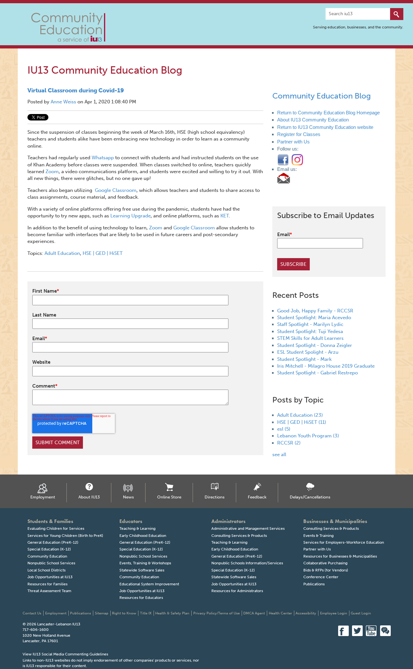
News (128, 497)
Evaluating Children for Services (55, 528)
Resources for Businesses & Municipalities (340, 556)
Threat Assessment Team (49, 591)
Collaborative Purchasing (325, 563)
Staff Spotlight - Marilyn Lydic (310, 324)
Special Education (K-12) (49, 549)
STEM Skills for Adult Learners (310, 338)
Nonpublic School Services (51, 563)
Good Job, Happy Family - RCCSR (315, 311)
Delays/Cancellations (310, 497)
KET (224, 216)
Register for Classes (298, 134)
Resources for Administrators (237, 591)
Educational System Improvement (149, 584)
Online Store (169, 497)
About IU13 (89, 497)
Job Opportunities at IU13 (50, 577)
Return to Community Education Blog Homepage (328, 112)
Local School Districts (46, 570)
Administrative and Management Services (248, 528)
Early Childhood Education (142, 535)
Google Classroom (115, 190)
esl (283, 429)
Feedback (257, 497)
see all (279, 454)
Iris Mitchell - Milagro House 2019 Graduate (326, 366)
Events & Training (318, 535)
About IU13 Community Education (313, 119)
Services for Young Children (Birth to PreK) (65, 535)
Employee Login (333, 613)
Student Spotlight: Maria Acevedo (314, 317)
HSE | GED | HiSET (103, 253)
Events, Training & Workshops (145, 563)
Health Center (280, 613)
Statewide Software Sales (141, 570)
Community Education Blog (321, 95)
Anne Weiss (63, 102)
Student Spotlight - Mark (304, 359)
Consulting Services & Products (239, 535)
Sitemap (101, 613)
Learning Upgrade (130, 216)
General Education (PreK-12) (52, 542)
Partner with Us (293, 141)
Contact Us (32, 613)
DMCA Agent (254, 613)
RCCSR (289, 443)
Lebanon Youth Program (308, 436)
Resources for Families (47, 584)
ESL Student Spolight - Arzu (307, 352)
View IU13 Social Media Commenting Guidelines (65, 654)
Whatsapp (103, 158)
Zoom (52, 171)
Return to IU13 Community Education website (325, 127)
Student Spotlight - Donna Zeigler (314, 345)
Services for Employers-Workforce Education (343, 542)
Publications (314, 584)
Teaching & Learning (137, 528)
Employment (42, 497)
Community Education (47, 556)
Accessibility (306, 613)
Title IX (146, 613)
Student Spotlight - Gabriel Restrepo (317, 373)
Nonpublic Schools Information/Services (247, 563)
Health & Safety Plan (172, 613)
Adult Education (62, 253)
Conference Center (320, 577)
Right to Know (124, 613)
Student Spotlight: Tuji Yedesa (310, 331)
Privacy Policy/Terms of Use (216, 613)
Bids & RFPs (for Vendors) (325, 570)
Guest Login (361, 613)
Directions (215, 497)
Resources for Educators (141, 597)
